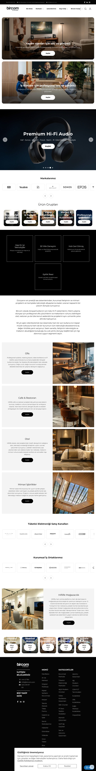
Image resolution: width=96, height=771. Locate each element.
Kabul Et (47, 766)
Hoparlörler (76, 715)
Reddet (67, 766)
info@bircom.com (28, 682)
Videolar (45, 735)
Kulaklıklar (76, 696)
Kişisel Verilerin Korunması (46, 693)
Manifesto (45, 674)
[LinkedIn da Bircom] (87, 2)
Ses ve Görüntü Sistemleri (62, 733)
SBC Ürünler (63, 705)
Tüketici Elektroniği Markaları (63, 683)
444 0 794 (25, 679)
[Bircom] (13, 9)
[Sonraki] (82, 9)
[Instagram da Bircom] (89, 2)
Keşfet (48, 53)
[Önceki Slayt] (5, 139)
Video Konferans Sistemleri (62, 698)
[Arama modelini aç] (85, 9)
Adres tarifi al (12, 647)
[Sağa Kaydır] (51, 196)
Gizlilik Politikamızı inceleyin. (30, 761)
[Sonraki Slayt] (91, 139)
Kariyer (44, 700)
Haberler (45, 728)
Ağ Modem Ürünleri (75, 683)
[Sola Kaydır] (45, 196)
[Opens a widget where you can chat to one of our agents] (89, 767)
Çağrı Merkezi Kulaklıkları (76, 708)
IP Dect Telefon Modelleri (62, 711)
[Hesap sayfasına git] (89, 9)
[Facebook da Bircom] (85, 2)
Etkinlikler (45, 731)
